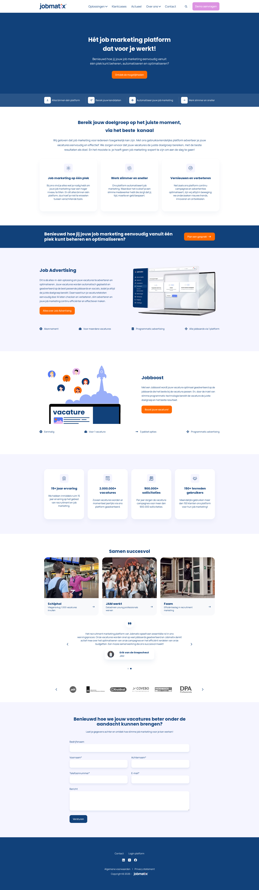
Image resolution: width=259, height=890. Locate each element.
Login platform (136, 853)
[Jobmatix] (141, 873)
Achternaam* (138, 757)
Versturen (78, 819)
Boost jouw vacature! (157, 409)
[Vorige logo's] (56, 689)
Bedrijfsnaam (77, 741)
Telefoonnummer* (80, 773)
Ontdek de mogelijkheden (129, 74)
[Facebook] (135, 860)
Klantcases (119, 6)
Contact (170, 6)
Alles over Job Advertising (57, 310)
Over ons (152, 6)
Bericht (74, 789)
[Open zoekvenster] (186, 6)
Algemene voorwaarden (117, 869)
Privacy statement (145, 869)
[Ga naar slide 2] (131, 668)
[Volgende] (191, 644)
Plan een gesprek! (197, 236)
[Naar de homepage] (53, 6)
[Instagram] (129, 860)
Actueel (136, 6)
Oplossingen (96, 6)
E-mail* (135, 773)
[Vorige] (67, 644)
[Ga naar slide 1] (128, 668)
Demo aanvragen (206, 6)
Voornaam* (76, 757)
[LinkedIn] (123, 860)
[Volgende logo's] (202, 689)
